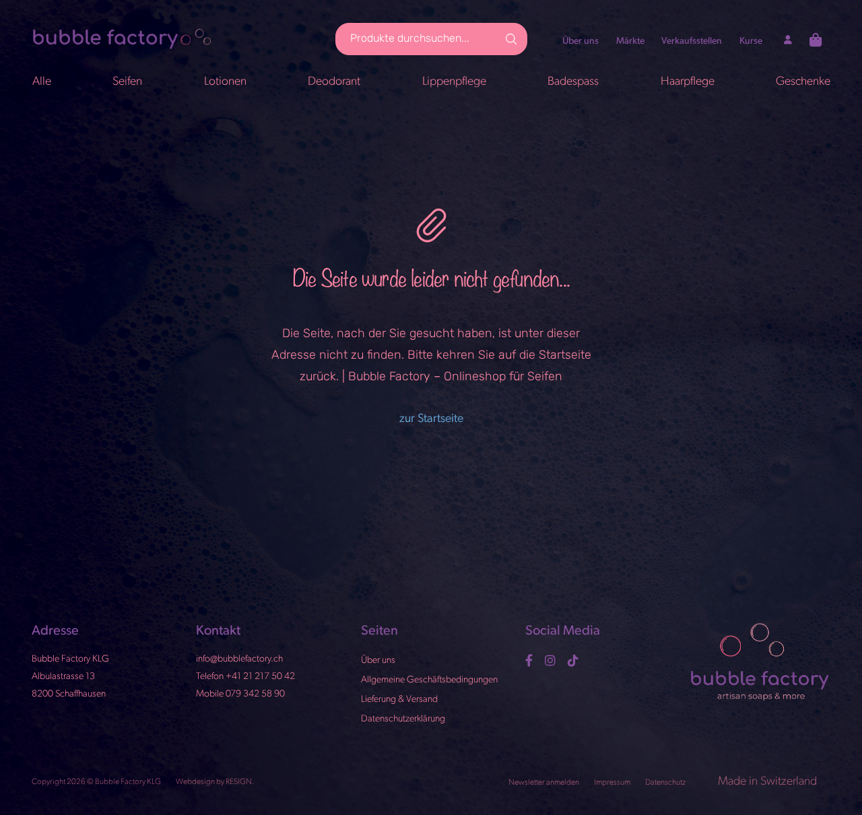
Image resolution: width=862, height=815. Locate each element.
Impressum (613, 783)
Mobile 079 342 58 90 (240, 693)
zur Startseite (431, 419)
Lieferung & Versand (399, 699)
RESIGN (239, 782)
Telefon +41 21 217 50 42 (245, 676)
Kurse (750, 41)
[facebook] (530, 660)
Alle (41, 81)
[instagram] (552, 660)
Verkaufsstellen (691, 41)
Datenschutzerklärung (403, 718)
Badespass (573, 81)
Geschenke (803, 81)
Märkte (630, 41)
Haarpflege (688, 81)
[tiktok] (575, 660)
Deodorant (334, 81)
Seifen (127, 81)
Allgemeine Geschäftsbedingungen (429, 679)
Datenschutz (666, 783)
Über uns (580, 41)
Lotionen (225, 81)
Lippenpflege (454, 81)
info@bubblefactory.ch (239, 659)
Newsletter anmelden (544, 783)
